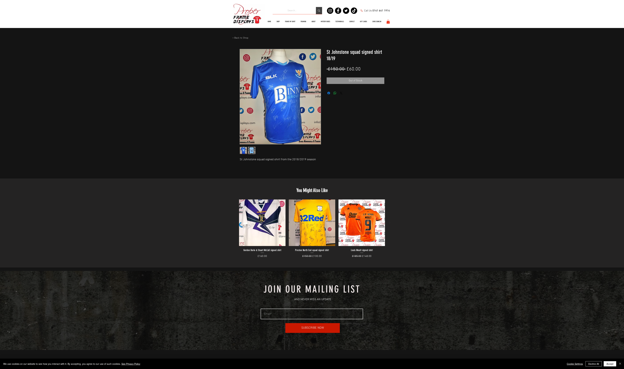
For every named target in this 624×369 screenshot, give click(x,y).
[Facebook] (338, 10)
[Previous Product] (234, 223)
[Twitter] (346, 10)
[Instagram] (330, 10)
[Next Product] (390, 223)
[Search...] (319, 10)
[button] (388, 22)
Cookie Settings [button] (575, 363)
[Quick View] (262, 222)
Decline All (593, 363)
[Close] (620, 363)
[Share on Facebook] (329, 93)
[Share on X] (341, 93)
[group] (312, 229)
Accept (609, 363)
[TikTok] (354, 10)
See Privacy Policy (130, 363)
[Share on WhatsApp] (335, 93)
